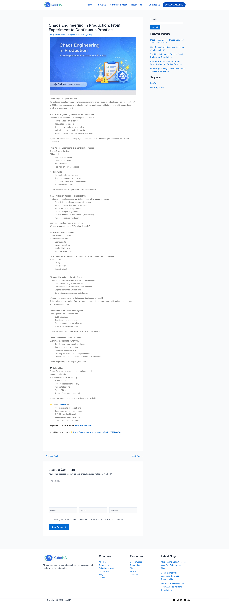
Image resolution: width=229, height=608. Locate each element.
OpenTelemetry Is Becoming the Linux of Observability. (171, 576)
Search (153, 19)
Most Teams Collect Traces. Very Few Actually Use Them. (173, 565)
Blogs (101, 574)
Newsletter (135, 574)
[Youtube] (188, 600)
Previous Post (50, 456)
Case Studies (136, 562)
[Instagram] (181, 600)
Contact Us (154, 4)
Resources (136, 4)
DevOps (153, 83)
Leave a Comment (57, 35)
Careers (102, 577)
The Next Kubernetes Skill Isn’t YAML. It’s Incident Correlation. (172, 586)
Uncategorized (157, 87)
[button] (143, 5)
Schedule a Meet (118, 4)
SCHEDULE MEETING (174, 5)
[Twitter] (178, 600)
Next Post (137, 456)
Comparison (135, 565)
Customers (104, 571)
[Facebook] (185, 600)
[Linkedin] (174, 600)
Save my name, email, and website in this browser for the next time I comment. (88, 519)
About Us (101, 4)
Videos (133, 571)
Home (89, 4)
